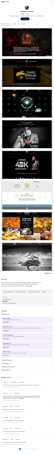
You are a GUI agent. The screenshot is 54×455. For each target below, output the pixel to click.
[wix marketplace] (5, 2)
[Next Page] (36, 449)
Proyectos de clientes (5, 23)
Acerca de (14, 23)
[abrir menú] (52, 2)
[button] (27, 41)
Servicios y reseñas (22, 23)
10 (34, 449)
